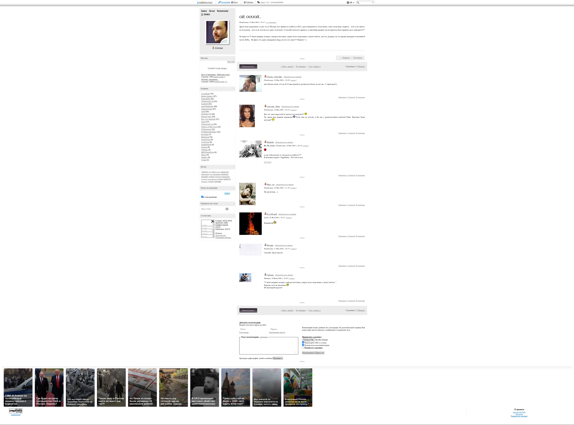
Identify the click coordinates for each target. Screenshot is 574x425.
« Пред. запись (287, 66)
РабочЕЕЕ (205, 99)
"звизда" (204, 172)
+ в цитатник (271, 22)
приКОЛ (204, 104)
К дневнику (301, 66)
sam (210, 172)
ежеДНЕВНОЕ (207, 106)
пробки (220, 179)
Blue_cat (270, 184)
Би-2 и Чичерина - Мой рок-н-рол (215, 75)
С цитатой (351, 97)
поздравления (212, 179)
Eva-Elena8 (272, 214)
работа (227, 179)
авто (214, 172)
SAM (203, 112)
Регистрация (225, 2)
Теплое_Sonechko (274, 77)
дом (211, 174)
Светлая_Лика (273, 106)
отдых (212, 176)
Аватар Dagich (217, 32)
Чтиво (203, 160)
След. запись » (315, 66)
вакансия (225, 172)
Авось (262, 2)
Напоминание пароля (277, 332)
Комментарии (222, 11)
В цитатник (360, 97)
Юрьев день (206, 117)
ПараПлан (205, 140)
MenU (203, 155)
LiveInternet (205, 2)
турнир (211, 182)
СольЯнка (205, 94)
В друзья (219, 48)
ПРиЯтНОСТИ (207, 101)
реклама (204, 181)
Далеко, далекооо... (210, 79)
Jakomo (270, 275)
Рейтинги (249, 2)
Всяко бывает (207, 96)
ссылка (293, 80)
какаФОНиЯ (206, 145)
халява (217, 181)
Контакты (519, 414)
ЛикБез (204, 157)
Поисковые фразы (223, 238)
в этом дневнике (210, 197)
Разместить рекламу (519, 416)
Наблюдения (206, 109)
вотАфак (205, 134)
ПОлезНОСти (207, 124)
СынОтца (205, 142)
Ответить (342, 97)
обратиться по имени (292, 77)
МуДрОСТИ (206, 114)
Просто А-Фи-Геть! (209, 127)
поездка (204, 179)
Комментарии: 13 (220, 82)
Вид (352, 3)
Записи (204, 11)
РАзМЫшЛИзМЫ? (209, 132)
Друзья (212, 11)
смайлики (263, 337)
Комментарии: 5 (219, 77)
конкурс (225, 174)
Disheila (270, 142)
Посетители (220, 235)
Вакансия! (205, 137)
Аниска (204, 147)
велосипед (205, 174)
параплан (225, 177)
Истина (270, 245)
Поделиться (358, 58)
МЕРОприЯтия (207, 152)
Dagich (202, 14)
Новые (361, 66)
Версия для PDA (519, 412)
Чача (203, 122)
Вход (236, 2)
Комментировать (248, 66)
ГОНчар (204, 150)
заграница (217, 174)
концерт (204, 177)
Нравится (346, 58)
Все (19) (231, 62)
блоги (218, 172)
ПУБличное (206, 129)
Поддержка (348, 2)
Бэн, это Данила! (208, 119)
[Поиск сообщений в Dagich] (227, 193)
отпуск (218, 177)
